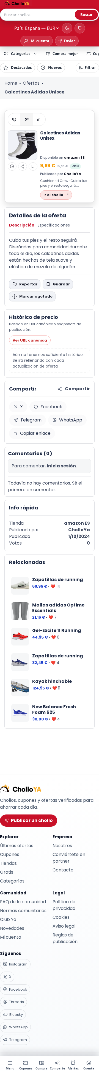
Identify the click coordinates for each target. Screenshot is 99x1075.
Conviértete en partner (69, 857)
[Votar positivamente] (39, 119)
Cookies (61, 917)
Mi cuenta (10, 937)
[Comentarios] (12, 166)
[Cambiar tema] (67, 28)
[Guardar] (33, 166)
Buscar (86, 14)
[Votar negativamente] (14, 119)
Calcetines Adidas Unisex (60, 135)
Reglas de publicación (65, 938)
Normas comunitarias (23, 910)
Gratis (6, 872)
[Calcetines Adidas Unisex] (22, 145)
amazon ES (74, 157)
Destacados (21, 67)
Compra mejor (65, 53)
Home (10, 83)
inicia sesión (61, 466)
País (18, 28)
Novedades (12, 928)
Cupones (9, 854)
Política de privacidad (64, 905)
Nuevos (55, 67)
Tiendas (8, 863)
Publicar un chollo (32, 820)
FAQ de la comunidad (23, 902)
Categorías (20, 53)
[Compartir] (22, 166)
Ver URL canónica (30, 340)
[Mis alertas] (80, 28)
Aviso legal (64, 926)
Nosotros (62, 845)
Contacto (63, 870)
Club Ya (8, 919)
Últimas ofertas (16, 845)
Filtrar (90, 67)
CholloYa (72, 173)
